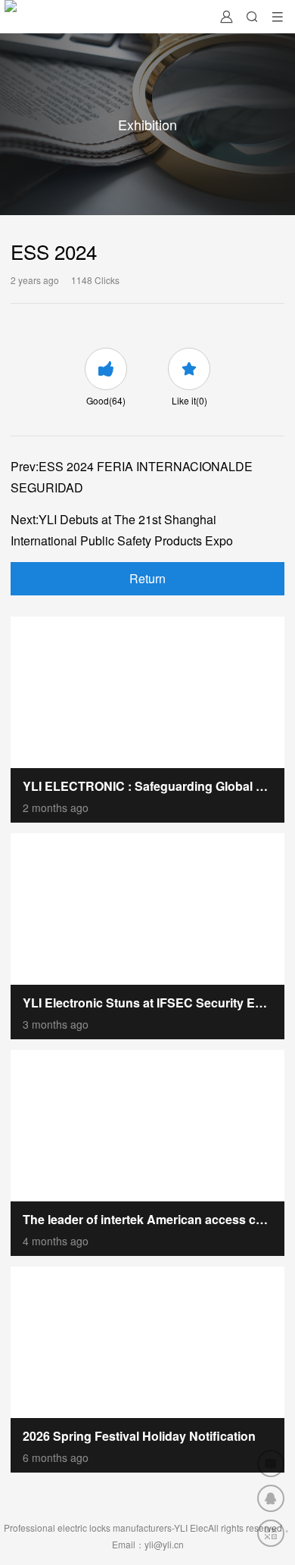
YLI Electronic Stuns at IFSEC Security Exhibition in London (147, 1002)
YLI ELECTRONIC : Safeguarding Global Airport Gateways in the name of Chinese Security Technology (147, 786)
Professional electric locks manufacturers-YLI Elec (106, 1527)
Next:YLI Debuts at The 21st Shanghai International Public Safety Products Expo (122, 530)
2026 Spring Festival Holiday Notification (139, 1436)
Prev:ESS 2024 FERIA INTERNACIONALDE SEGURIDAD (132, 477)
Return (147, 578)
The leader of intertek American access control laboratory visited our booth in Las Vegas (147, 1219)
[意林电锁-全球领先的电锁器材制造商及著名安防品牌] (11, 16)
